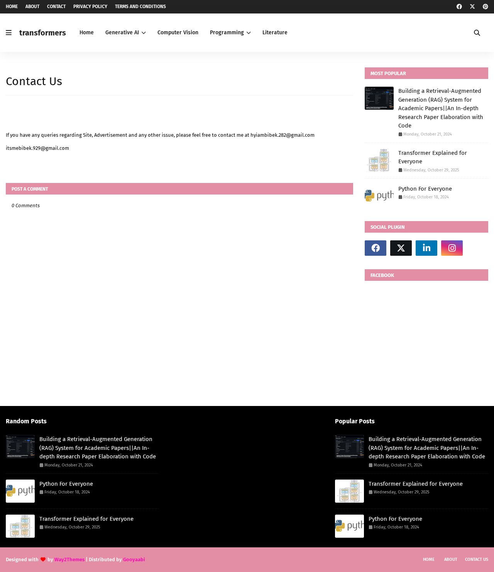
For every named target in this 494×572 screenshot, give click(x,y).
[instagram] (452, 248)
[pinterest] (484, 6)
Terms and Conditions (140, 6)
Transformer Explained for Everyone (432, 157)
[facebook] (459, 6)
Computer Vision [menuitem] (177, 32)
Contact (56, 6)
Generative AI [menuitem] (122, 32)
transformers (42, 32)
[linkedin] (426, 248)
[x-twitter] (472, 6)
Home (12, 6)
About (32, 6)
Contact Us (476, 559)
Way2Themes (69, 559)
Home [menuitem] (87, 32)
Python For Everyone (425, 188)
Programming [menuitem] (227, 32)
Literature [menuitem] (275, 32)
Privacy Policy (90, 6)
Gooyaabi (134, 559)
